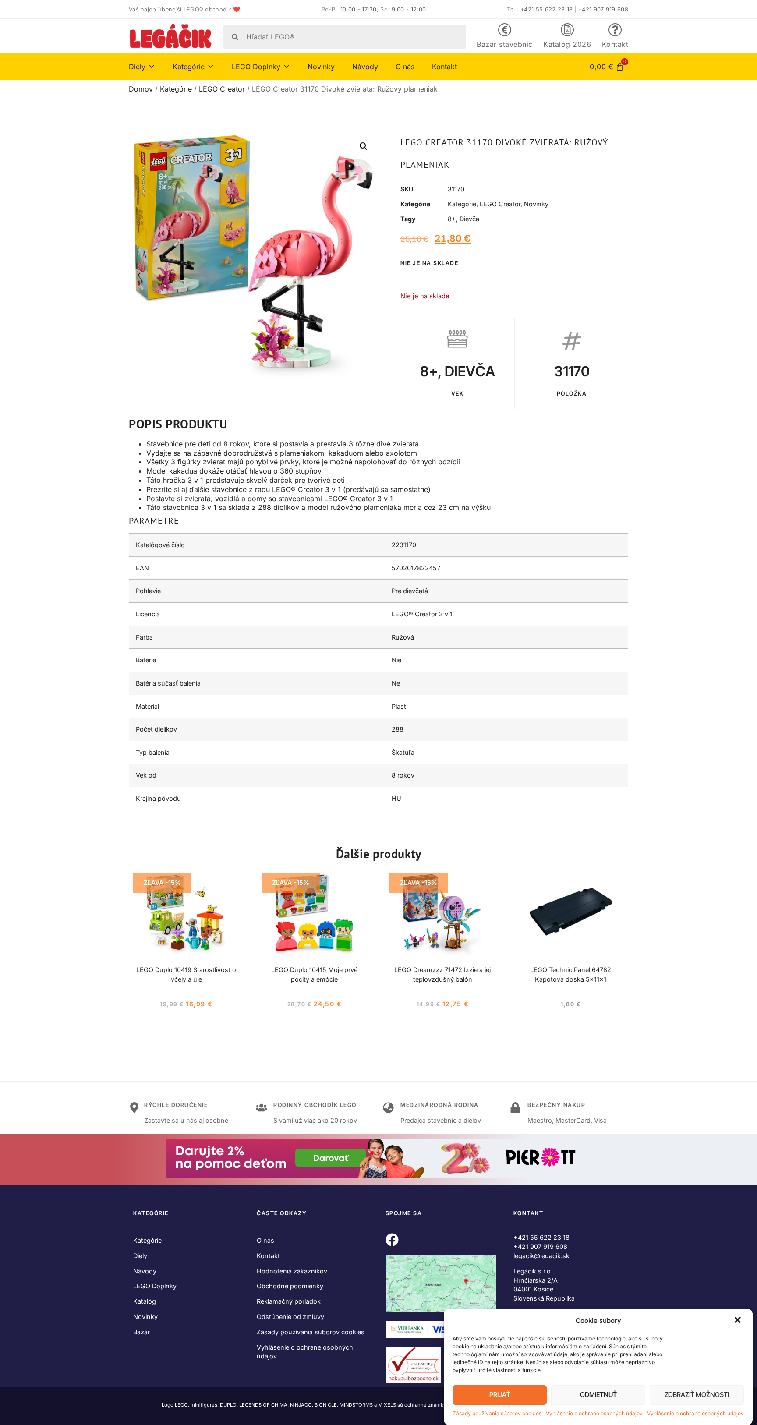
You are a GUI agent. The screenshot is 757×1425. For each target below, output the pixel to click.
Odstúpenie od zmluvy (290, 1316)
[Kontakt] (615, 29)
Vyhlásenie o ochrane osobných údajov (594, 1413)
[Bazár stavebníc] (504, 29)
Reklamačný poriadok (289, 1301)
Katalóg (144, 1301)
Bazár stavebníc (505, 44)
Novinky (321, 66)
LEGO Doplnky (155, 1286)
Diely (140, 1255)
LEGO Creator (222, 89)
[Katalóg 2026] (567, 29)
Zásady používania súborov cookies (497, 1413)
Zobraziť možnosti (697, 1395)
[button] (738, 1320)
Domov (141, 89)
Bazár (141, 1332)
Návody (365, 66)
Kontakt (615, 44)
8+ (452, 219)
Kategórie (176, 89)
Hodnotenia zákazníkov (292, 1271)
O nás (405, 66)
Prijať (499, 1395)
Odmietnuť (598, 1395)
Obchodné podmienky (290, 1286)
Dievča (469, 219)
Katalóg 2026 (567, 44)
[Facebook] (392, 1239)
